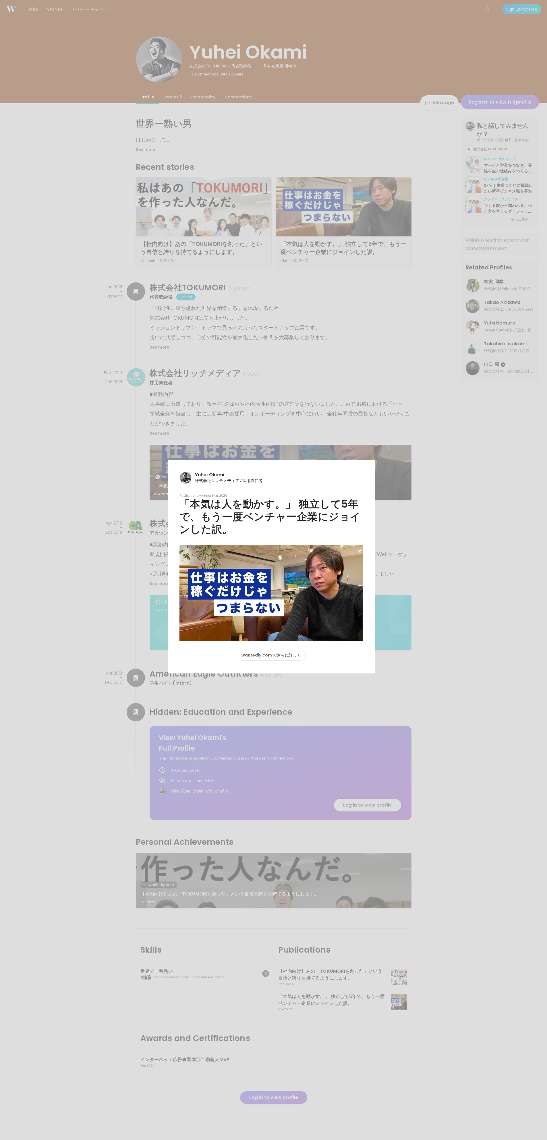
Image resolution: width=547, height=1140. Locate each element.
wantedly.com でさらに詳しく (271, 655)
